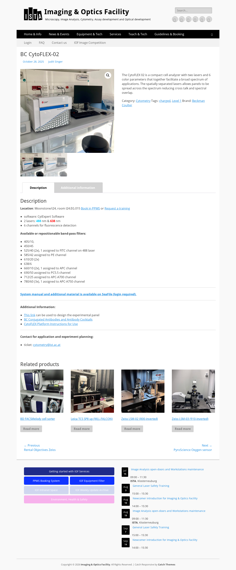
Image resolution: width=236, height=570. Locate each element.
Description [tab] (38, 188)
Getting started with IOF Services (69, 471)
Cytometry (143, 101)
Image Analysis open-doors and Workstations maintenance (167, 469)
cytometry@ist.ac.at (46, 345)
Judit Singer (55, 61)
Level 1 (176, 101)
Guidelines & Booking (169, 34)
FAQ (41, 43)
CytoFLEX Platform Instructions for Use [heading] (51, 324)
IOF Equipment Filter (92, 481)
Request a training (117, 208)
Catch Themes (166, 564)
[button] (108, 75)
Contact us (59, 43)
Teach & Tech (138, 34)
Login (28, 43)
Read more (31, 429)
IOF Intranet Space (46, 490)
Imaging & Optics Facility (86, 12)
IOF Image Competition (90, 43)
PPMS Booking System (46, 481)
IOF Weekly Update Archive (92, 490)
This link (29, 315)
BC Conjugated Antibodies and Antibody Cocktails (58, 319)
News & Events (59, 34)
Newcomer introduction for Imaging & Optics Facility (165, 498)
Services (115, 34)
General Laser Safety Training (151, 485)
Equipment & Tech (89, 34)
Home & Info (32, 34)
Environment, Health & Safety (69, 499)
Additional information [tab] (78, 188)
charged (165, 101)
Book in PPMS (90, 208)
